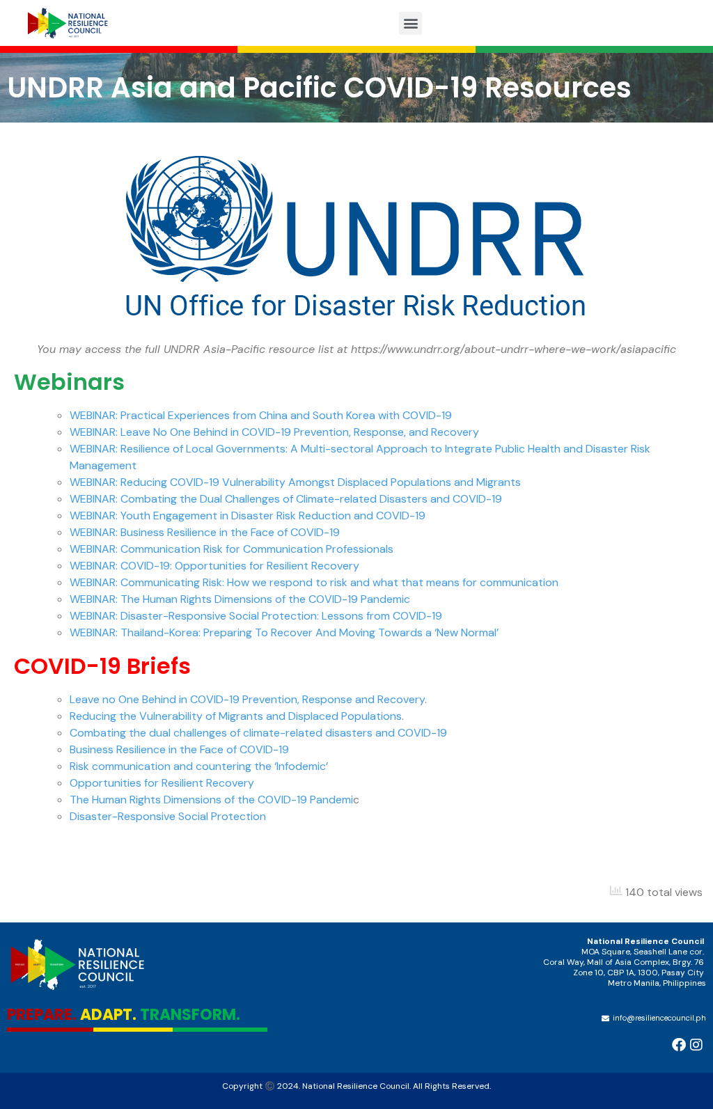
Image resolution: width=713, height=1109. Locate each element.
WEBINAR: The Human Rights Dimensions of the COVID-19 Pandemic (240, 599)
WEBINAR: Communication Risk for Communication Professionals (231, 549)
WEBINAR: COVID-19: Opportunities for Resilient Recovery (214, 565)
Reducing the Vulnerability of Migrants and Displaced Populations (236, 716)
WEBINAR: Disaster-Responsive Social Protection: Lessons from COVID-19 (256, 615)
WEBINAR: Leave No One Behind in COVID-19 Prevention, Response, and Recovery (274, 432)
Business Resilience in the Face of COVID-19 (179, 749)
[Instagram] (696, 1045)
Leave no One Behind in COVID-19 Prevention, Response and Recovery (247, 699)
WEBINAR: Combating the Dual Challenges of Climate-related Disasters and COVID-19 (286, 498)
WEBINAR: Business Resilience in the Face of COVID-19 (205, 532)
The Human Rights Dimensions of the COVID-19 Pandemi (211, 799)
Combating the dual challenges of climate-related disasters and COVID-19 (258, 732)
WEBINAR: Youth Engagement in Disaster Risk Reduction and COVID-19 (247, 515)
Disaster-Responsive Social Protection (168, 816)
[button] (410, 23)
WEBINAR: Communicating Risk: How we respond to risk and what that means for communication (314, 582)
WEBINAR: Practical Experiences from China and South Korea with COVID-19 (261, 415)
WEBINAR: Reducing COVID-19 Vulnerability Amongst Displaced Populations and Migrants (295, 482)
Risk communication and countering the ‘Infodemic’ (199, 766)
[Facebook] (679, 1045)
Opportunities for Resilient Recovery (162, 783)
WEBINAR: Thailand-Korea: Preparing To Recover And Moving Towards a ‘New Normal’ (284, 632)
